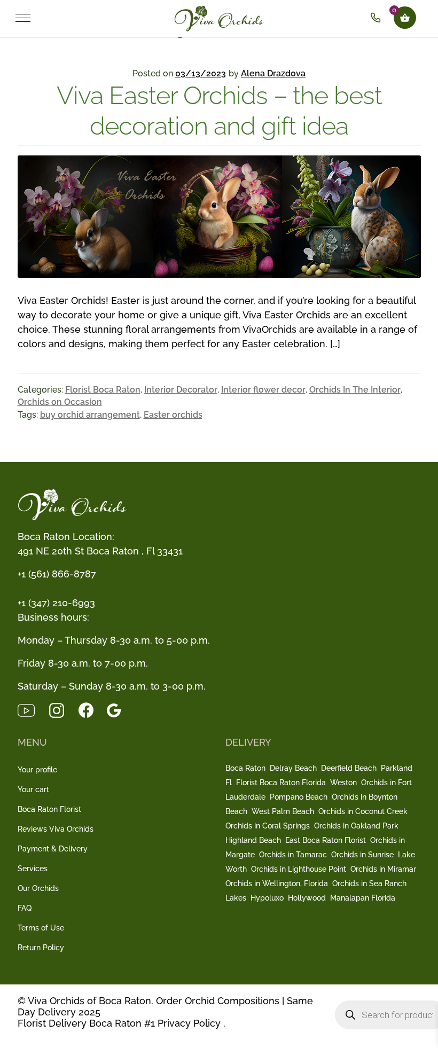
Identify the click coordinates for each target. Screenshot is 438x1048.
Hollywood (307, 898)
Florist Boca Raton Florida (281, 782)
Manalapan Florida (362, 898)
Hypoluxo (267, 898)
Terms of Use (41, 928)
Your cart (33, 789)
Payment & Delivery (53, 848)
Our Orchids (38, 888)
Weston (343, 782)
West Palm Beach (283, 811)
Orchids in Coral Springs (267, 826)
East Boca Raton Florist (325, 840)
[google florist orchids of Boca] (119, 709)
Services (33, 868)
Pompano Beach (298, 797)
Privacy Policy (189, 1023)
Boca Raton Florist (49, 809)
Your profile (37, 769)
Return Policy (41, 947)
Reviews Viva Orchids (55, 829)
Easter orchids (173, 415)
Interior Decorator (180, 390)
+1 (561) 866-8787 (57, 574)
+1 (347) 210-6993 (56, 602)
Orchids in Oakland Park (356, 826)
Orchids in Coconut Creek (363, 811)
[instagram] (63, 709)
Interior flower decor (263, 390)
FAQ (25, 908)
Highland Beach (253, 840)
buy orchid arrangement (90, 415)
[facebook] (93, 709)
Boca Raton (245, 768)
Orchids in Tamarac (293, 854)
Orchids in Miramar (383, 869)
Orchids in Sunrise (362, 854)
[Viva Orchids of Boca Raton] (240, 18)
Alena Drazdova (273, 73)
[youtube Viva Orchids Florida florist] (33, 709)
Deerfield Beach (349, 768)
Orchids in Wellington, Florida (276, 883)
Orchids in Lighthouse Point (298, 869)
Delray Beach (293, 768)
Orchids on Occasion (60, 402)
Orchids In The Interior (355, 390)
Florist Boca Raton (102, 390)
